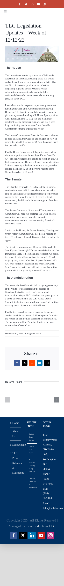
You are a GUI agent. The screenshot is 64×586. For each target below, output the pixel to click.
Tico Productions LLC (40, 526)
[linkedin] (32, 4)
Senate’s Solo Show (31, 450)
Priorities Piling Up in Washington (32, 482)
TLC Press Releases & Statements (15, 463)
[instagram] (44, 4)
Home (15, 423)
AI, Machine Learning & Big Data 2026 (32, 466)
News (38, 333)
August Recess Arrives (31, 437)
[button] (7, 399)
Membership (15, 444)
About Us (15, 434)
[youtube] (38, 4)
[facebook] (19, 4)
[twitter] (26, 4)
